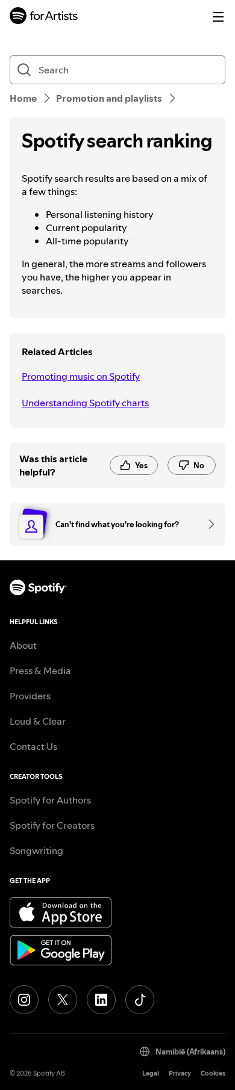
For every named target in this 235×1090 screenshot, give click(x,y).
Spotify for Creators (52, 825)
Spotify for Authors (50, 800)
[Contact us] (207, 524)
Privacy (180, 1073)
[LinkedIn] (101, 999)
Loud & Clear (38, 721)
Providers (30, 695)
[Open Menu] (218, 17)
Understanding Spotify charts (85, 402)
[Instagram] (24, 999)
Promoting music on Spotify (81, 376)
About (23, 645)
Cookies (213, 1073)
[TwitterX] (62, 999)
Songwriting (36, 850)
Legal (150, 1073)
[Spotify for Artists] (44, 17)
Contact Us (33, 746)
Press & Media (40, 670)
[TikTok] (139, 999)
